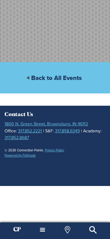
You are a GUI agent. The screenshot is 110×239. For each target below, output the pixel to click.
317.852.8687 (17, 138)
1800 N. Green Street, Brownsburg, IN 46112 (46, 124)
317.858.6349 (67, 131)
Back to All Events (56, 77)
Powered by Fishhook (20, 155)
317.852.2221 (30, 131)
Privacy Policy (54, 150)
